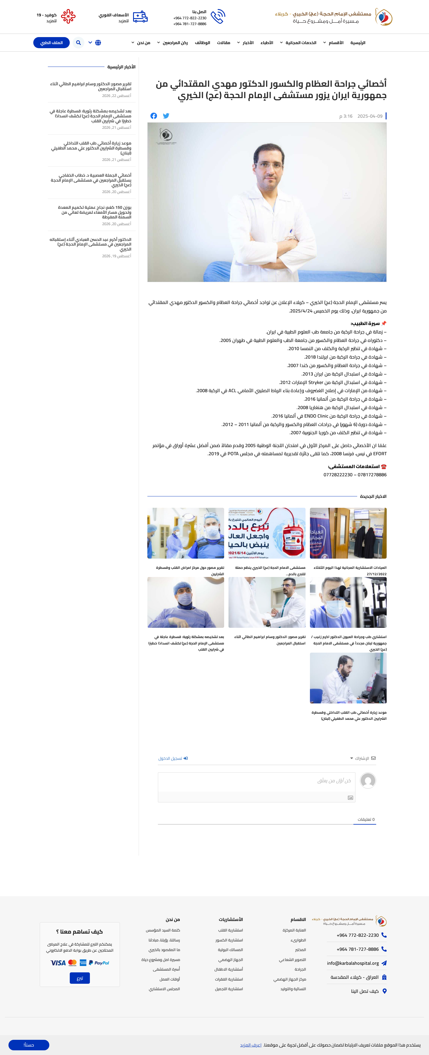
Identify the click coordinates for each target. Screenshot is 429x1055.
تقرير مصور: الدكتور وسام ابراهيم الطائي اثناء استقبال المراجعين (270, 639)
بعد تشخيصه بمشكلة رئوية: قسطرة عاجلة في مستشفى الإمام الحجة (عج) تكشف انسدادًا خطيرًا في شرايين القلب (186, 643)
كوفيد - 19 (46, 15)
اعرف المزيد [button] (250, 1045)
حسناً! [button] (29, 1045)
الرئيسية (357, 42)
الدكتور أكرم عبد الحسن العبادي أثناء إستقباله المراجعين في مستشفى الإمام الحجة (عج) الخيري (90, 244)
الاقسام (298, 919)
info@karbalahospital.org (353, 963)
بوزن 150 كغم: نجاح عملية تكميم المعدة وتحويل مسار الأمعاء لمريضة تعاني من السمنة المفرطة (94, 212)
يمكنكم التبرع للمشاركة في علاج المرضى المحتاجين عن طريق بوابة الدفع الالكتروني (80, 947)
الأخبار (248, 42)
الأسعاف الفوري (114, 15)
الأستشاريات (231, 919)
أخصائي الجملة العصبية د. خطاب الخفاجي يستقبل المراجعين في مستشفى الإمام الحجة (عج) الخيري (91, 180)
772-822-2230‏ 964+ (189, 17)
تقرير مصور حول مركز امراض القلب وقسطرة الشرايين (190, 570)
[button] (78, 42)
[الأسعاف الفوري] (140, 16)
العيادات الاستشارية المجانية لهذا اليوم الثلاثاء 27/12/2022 (350, 570)
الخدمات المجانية (301, 42)
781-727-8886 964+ (189, 23)
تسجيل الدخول (170, 758)
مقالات (223, 42)
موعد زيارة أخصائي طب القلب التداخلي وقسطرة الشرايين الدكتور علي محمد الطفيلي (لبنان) (349, 715)
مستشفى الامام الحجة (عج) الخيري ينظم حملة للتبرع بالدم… (270, 570)
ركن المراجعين (175, 42)
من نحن (143, 42)
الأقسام (336, 42)
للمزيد (123, 21)
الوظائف (202, 42)
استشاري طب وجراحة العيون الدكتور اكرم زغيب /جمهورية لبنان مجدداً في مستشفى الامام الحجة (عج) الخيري (349, 643)
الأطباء (267, 42)
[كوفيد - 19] (68, 16)
